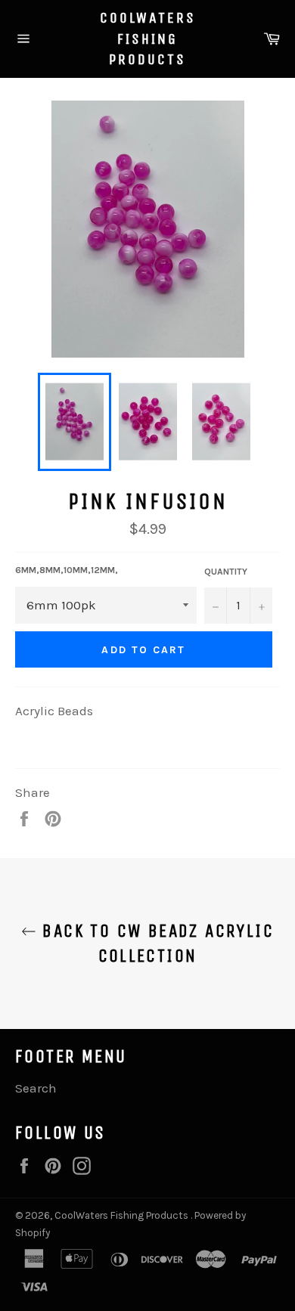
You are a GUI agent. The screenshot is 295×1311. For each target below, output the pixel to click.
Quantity (225, 571)
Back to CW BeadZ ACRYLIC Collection (155, 943)
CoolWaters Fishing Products (148, 38)
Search (36, 1088)
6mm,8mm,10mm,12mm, (66, 570)
